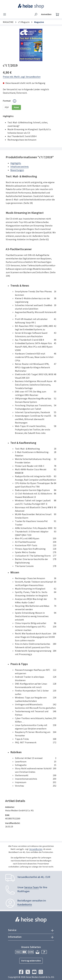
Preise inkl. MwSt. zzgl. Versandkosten (22, 76)
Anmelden (46, 14)
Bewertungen (17, 170)
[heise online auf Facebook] (21, 972)
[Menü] (5, 14)
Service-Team (31, 887)
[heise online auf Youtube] (34, 972)
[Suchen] (35, 14)
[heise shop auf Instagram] (41, 972)
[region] (31, 45)
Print (17, 108)
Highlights (15, 163)
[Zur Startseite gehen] (31, 6)
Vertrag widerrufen (31, 960)
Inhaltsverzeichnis (19, 166)
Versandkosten (35, 849)
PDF (7, 107)
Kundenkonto (24, 904)
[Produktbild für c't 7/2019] (30, 45)
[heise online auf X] (28, 972)
